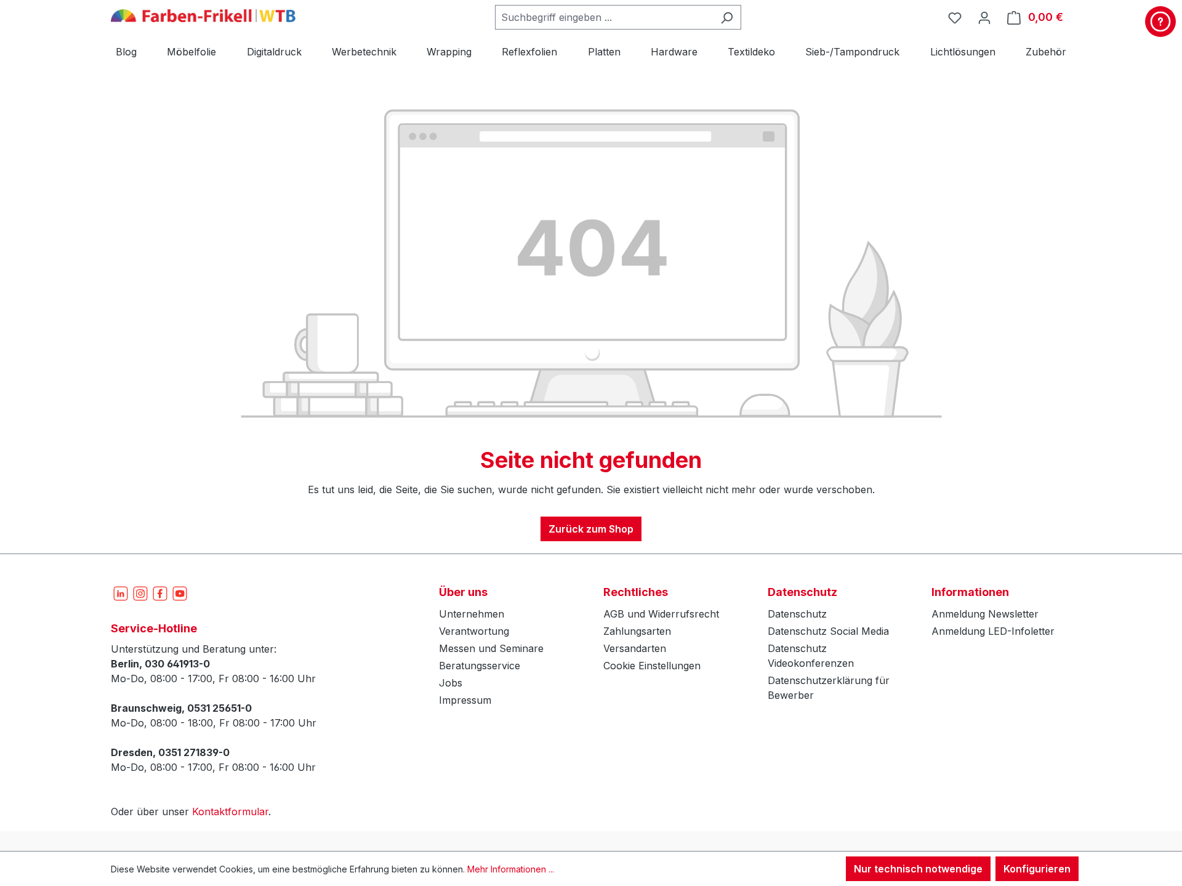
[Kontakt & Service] (1160, 21)
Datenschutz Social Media (828, 631)
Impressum (465, 700)
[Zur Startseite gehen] (203, 14)
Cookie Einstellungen (652, 665)
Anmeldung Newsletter (985, 614)
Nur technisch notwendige (918, 869)
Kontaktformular (230, 811)
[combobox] (604, 17)
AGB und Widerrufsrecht (661, 614)
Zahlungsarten (637, 631)
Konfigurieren (1037, 869)
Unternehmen (471, 614)
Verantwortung (474, 631)
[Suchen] (726, 17)
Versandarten (634, 648)
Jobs (450, 683)
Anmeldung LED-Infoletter (993, 631)
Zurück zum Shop (591, 529)
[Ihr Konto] (984, 17)
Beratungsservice (479, 665)
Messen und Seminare (491, 648)
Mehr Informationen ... (510, 869)
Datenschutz (797, 614)
